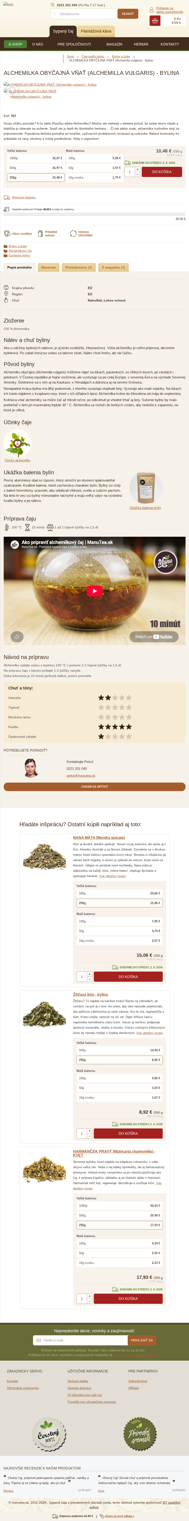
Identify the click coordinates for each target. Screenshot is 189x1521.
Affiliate (133, 1388)
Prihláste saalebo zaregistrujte (169, 10)
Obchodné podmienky (23, 1388)
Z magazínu (111, 267)
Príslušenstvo (76, 267)
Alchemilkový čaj (20, 251)
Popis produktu (19, 267)
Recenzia (48, 267)
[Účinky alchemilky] (18, 432)
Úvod (70, 56)
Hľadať (128, 13)
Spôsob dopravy (79, 1388)
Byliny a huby (18, 246)
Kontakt (12, 1381)
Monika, (8, 1491)
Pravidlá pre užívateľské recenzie (92, 1402)
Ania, (101, 1491)
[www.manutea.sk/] (31, 4)
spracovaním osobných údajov (135, 1355)
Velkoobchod (137, 1381)
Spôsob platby (78, 1381)
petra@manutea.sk (81, 775)
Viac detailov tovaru (112, 876)
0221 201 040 (77, 769)
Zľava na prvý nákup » (119, 1516)
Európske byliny (19, 255)
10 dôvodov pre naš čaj (85, 1395)
